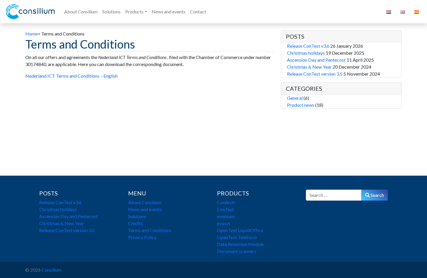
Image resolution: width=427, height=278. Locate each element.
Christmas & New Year (309, 67)
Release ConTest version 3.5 (314, 73)
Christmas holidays (306, 53)
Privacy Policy (142, 237)
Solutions (137, 216)
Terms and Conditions (149, 230)
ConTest (225, 209)
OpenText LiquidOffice (240, 230)
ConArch (226, 202)
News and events (145, 209)
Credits (135, 223)
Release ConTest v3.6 (308, 46)
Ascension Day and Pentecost (316, 60)
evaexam (226, 216)
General (295, 98)
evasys (223, 223)
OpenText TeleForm (237, 237)
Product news (300, 105)
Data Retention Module (240, 244)
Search (377, 195)
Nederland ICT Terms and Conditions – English (71, 76)
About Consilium (145, 202)
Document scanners (236, 251)
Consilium (51, 269)
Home (31, 33)
